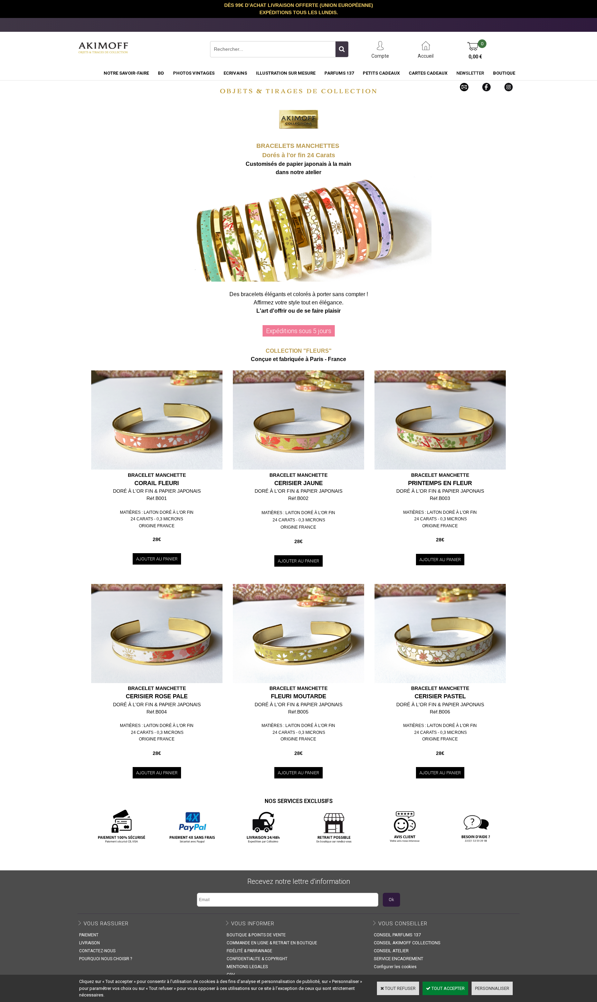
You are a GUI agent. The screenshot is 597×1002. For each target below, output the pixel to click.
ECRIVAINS (235, 73)
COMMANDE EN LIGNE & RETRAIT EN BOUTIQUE (272, 942)
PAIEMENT (88, 935)
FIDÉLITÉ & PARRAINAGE (249, 950)
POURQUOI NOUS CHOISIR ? (105, 958)
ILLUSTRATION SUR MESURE (285, 73)
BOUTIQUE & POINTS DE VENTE (256, 935)
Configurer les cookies (395, 966)
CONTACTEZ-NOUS (97, 950)
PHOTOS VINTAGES (194, 73)
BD (161, 73)
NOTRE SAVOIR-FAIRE (126, 73)
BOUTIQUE (504, 73)
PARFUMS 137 (339, 73)
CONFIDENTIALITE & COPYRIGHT (257, 958)
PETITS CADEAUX (381, 73)
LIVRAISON (89, 942)
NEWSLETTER (470, 73)
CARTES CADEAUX (428, 73)
